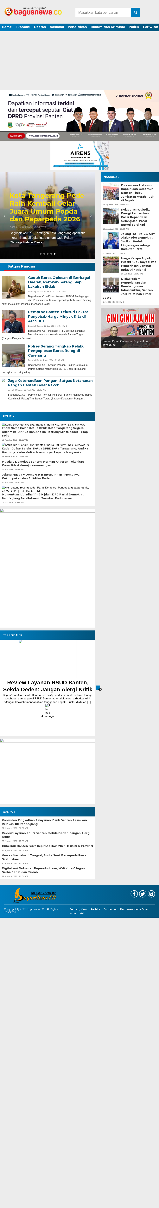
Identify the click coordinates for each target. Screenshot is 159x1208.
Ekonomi (23, 27)
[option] (47, 679)
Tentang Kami (78, 909)
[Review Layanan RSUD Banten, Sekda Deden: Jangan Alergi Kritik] (48, 677)
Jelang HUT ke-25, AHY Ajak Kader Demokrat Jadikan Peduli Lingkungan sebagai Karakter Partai (138, 241)
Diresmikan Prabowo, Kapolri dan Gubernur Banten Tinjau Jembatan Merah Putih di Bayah (138, 192)
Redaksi (95, 909)
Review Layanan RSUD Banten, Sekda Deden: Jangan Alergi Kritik (46, 835)
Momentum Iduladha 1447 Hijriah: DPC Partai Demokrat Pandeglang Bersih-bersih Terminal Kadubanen (43, 496)
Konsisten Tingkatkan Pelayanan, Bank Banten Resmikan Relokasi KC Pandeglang (44, 822)
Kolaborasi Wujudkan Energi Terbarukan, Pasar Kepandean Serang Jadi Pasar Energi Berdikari (136, 217)
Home (7, 27)
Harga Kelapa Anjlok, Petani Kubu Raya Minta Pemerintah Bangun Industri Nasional (138, 264)
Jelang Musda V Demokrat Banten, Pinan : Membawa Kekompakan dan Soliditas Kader (41, 476)
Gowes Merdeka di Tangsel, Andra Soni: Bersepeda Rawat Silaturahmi (45, 857)
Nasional (57, 27)
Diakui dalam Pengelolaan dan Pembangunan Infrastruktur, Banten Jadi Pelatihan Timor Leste (128, 288)
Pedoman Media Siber (134, 909)
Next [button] (98, 688)
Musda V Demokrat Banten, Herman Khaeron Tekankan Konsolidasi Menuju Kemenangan (43, 463)
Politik (134, 27)
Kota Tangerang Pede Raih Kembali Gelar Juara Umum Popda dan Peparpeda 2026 (47, 207)
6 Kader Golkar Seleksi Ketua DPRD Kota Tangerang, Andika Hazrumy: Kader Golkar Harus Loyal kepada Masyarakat (45, 448)
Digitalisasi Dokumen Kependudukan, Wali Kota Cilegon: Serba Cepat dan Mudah (44, 870)
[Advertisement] (79, 61)
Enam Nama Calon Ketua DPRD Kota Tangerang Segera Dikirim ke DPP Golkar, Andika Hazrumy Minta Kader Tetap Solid (45, 431)
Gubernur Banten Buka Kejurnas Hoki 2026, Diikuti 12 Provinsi (47, 846)
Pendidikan (77, 27)
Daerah (40, 27)
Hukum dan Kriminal (108, 27)
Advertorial (77, 913)
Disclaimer (110, 909)
